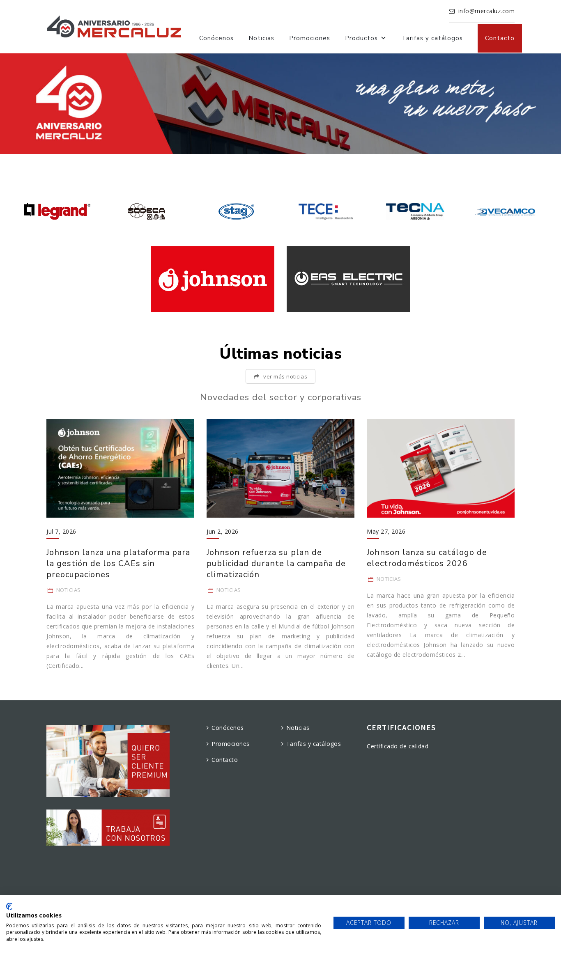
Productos (361, 38)
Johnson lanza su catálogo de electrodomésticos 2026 (427, 558)
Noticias (261, 38)
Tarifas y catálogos (432, 38)
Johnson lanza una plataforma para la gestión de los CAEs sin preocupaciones (118, 563)
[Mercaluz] (114, 26)
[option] (57, 211)
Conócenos (216, 38)
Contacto (500, 38)
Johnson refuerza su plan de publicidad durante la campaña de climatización (276, 563)
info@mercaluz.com (486, 11)
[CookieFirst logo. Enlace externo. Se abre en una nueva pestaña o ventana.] (9, 906)
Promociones (309, 38)
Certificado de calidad (397, 746)
